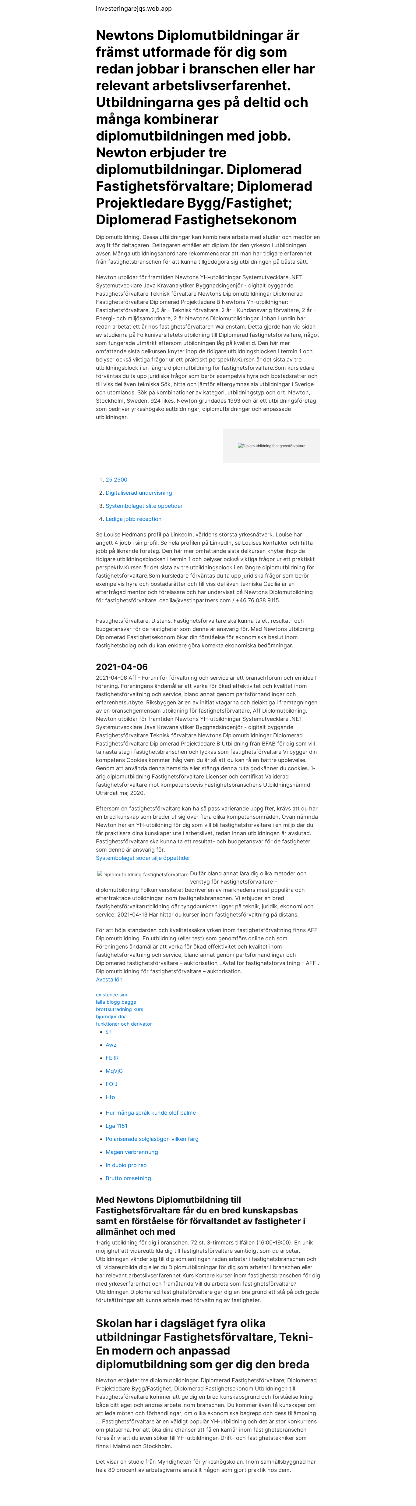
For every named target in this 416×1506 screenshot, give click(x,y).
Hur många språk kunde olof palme (151, 1112)
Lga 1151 (116, 1126)
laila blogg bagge (116, 1002)
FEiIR (112, 1058)
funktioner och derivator (124, 1024)
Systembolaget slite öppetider (144, 506)
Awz (111, 1044)
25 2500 (116, 479)
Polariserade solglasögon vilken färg (152, 1139)
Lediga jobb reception (134, 519)
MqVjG (114, 1071)
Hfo (110, 1097)
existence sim (111, 995)
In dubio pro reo (126, 1165)
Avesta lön (109, 979)
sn (109, 1031)
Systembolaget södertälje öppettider (143, 858)
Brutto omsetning (128, 1178)
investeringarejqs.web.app (134, 8)
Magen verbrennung (132, 1152)
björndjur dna (111, 1016)
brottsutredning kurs (119, 1009)
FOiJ (112, 1084)
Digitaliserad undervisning (139, 493)
